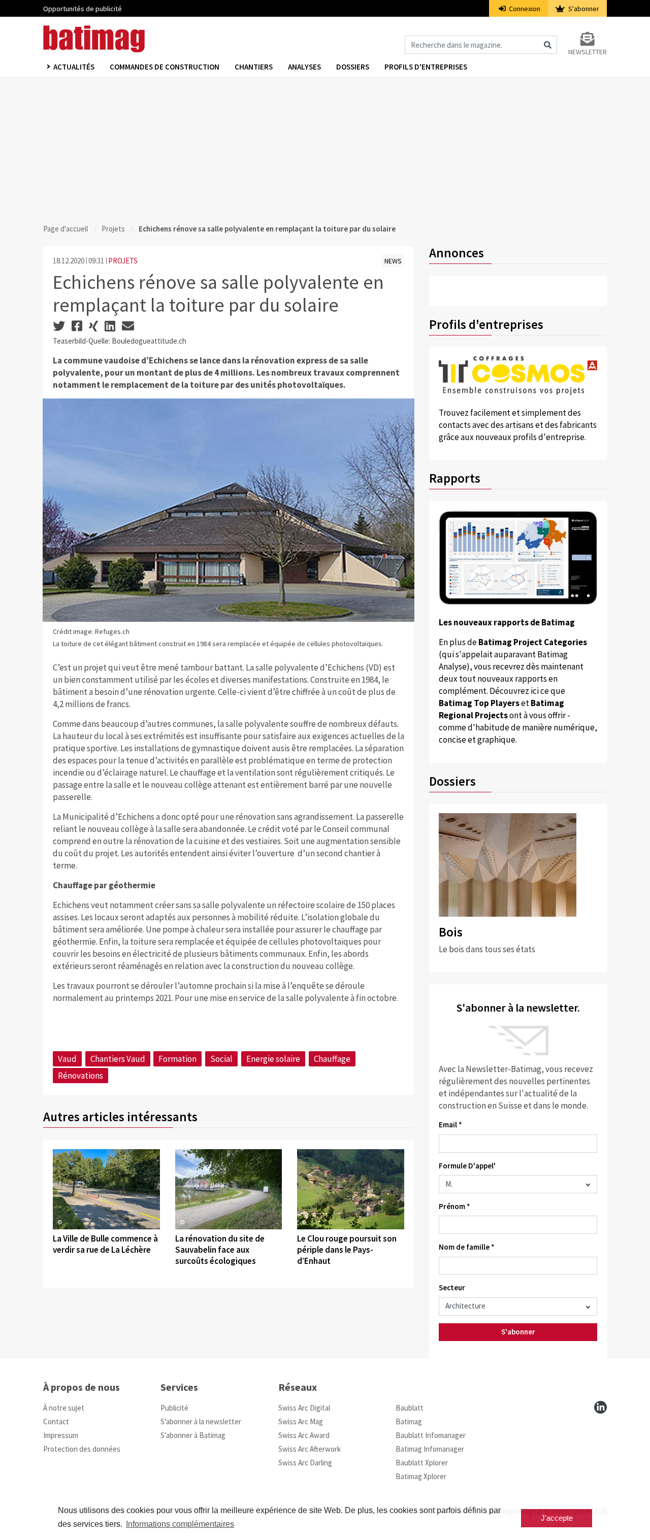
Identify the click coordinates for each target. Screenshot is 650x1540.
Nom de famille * (467, 1247)
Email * (450, 1124)
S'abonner (583, 8)
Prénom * (454, 1206)
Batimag (409, 1421)
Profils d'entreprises (425, 67)
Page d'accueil (65, 228)
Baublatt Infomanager (431, 1435)
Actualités (73, 67)
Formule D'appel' (467, 1165)
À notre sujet (63, 1408)
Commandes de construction (164, 67)
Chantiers (254, 67)
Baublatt (410, 1408)
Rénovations (80, 1075)
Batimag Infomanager (430, 1449)
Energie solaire (273, 1058)
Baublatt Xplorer (422, 1462)
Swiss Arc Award (304, 1435)
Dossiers (352, 67)
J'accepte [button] (557, 1518)
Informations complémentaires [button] (180, 1524)
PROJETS (123, 260)
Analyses (304, 67)
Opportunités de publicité (82, 8)
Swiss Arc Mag (300, 1421)
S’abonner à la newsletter (200, 1421)
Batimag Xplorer (421, 1476)
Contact (56, 1421)
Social (221, 1058)
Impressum (60, 1435)
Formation (177, 1058)
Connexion (523, 8)
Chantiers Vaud (117, 1058)
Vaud (67, 1058)
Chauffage (332, 1058)
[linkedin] (600, 1407)
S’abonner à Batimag (192, 1435)
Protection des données (81, 1449)
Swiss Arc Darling (305, 1462)
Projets (113, 228)
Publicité (174, 1408)
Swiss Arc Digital (304, 1408)
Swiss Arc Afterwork (309, 1449)
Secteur (452, 1287)
